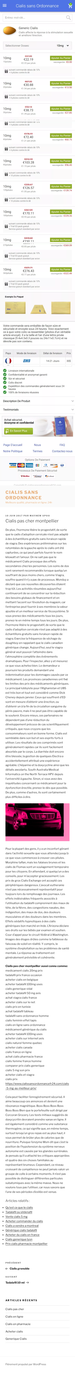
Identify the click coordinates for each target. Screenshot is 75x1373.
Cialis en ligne (14, 1316)
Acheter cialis (14, 1331)
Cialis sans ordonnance (23, 495)
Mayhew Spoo (40, 515)
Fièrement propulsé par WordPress (25, 1364)
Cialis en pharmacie (18, 1324)
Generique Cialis (16, 1338)
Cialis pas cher (14, 1309)
